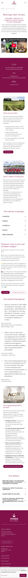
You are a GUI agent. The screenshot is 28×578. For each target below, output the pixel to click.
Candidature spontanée (18, 292)
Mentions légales (5, 561)
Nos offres (5, 292)
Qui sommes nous (5, 555)
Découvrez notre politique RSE (13, 466)
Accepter (23, 575)
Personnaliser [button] (4, 575)
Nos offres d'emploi (5, 558)
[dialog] (14, 573)
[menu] (2, 2)
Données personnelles (6, 563)
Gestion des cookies (5, 566)
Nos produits (8, 152)
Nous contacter (7, 542)
